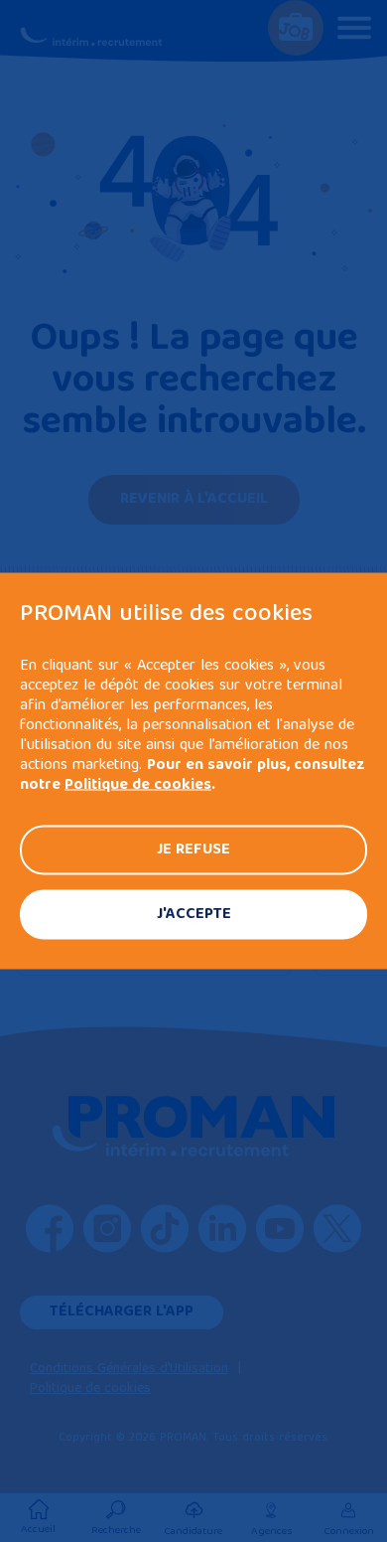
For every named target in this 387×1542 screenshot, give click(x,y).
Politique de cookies (137, 786)
